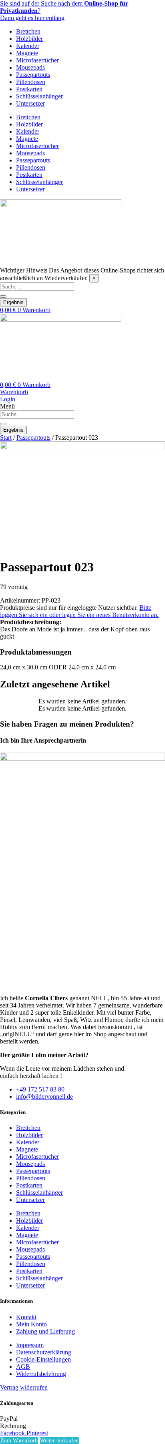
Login (7, 399)
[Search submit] (3, 296)
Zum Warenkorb (19, 1441)
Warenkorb (14, 392)
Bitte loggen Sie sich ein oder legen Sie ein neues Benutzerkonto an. (79, 611)
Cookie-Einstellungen (43, 1359)
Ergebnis (13, 302)
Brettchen (28, 31)
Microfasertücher (37, 60)
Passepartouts (33, 74)
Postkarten (29, 89)
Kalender (27, 45)
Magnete (27, 53)
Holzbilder (29, 38)
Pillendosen (30, 81)
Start (6, 437)
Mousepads (30, 67)
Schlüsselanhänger (39, 96)
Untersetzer (30, 103)
